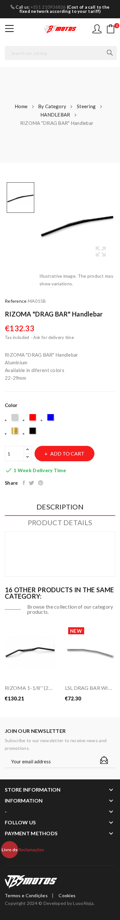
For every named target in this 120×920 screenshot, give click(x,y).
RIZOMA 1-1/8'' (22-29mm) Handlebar (30, 688)
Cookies (67, 895)
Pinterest (41, 483)
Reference (16, 301)
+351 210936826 (48, 7)
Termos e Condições (26, 895)
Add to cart (67, 453)
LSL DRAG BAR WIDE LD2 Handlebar (90, 688)
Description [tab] (60, 507)
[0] (110, 29)
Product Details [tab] (60, 523)
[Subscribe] (104, 760)
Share (24, 483)
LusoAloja (83, 903)
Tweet (31, 483)
